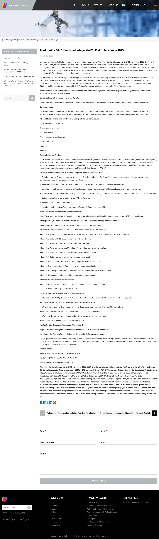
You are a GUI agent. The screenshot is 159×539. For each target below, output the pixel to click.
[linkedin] (8, 519)
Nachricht (113, 5)
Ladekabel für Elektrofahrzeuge (98, 522)
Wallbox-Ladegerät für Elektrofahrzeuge (101, 509)
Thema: (104, 442)
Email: (104, 431)
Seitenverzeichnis (57, 522)
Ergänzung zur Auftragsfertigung (135, 502)
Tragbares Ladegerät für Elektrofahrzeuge (102, 512)
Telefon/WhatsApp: (48, 442)
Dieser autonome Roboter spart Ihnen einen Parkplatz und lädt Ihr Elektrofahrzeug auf (122, 413)
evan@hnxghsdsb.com (100, 536)
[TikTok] (27, 519)
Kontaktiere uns (138, 5)
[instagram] (22, 519)
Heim (75, 5)
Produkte (98, 5)
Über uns (85, 5)
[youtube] (17, 519)
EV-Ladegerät (92, 502)
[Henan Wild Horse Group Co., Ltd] (13, 499)
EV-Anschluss (92, 515)
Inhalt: (43, 454)
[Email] (29, 507)
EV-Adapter (91, 519)
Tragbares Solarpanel (95, 525)
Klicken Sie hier (20, 513)
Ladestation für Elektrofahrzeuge (99, 506)
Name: (43, 431)
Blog (124, 5)
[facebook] (3, 519)
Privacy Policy (56, 525)
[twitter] (13, 519)
